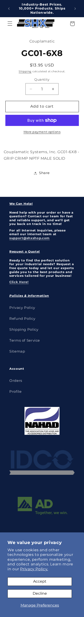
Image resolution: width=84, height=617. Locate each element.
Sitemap (17, 351)
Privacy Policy (22, 308)
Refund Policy (22, 319)
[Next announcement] (75, 8)
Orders (15, 381)
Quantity (41, 79)
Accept (39, 581)
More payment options (42, 132)
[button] (9, 23)
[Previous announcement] (9, 8)
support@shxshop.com (29, 238)
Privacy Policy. (34, 569)
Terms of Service (24, 340)
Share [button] (44, 173)
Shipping (25, 71)
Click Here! (19, 282)
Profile (15, 391)
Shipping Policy (23, 329)
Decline (40, 593)
